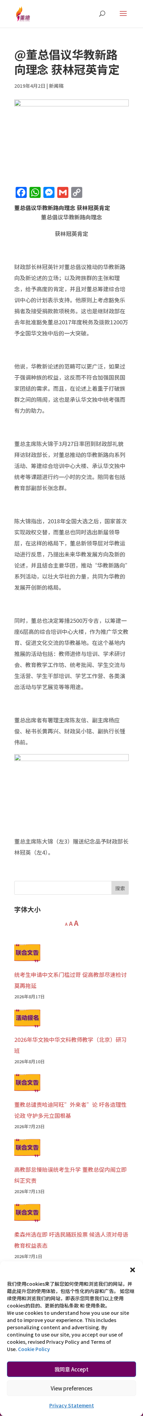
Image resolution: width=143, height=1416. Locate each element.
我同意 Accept (71, 1369)
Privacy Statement (71, 1405)
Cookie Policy (34, 1349)
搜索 (120, 888)
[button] (132, 1269)
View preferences (71, 1388)
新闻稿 (56, 85)
